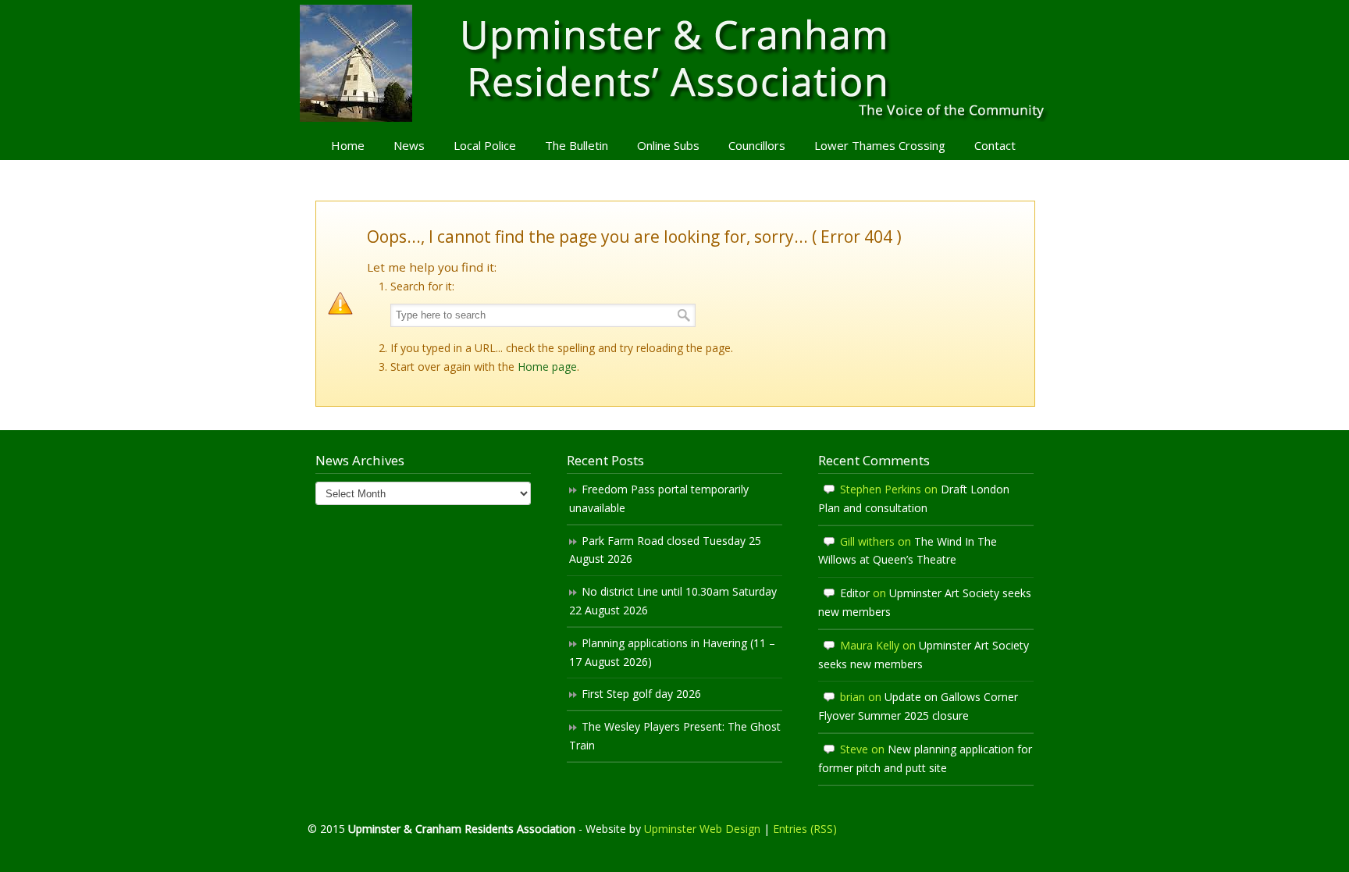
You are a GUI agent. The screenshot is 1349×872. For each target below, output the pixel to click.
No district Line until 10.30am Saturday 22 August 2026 (673, 601)
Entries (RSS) (805, 828)
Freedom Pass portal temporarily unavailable (659, 498)
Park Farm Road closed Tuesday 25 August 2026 (665, 550)
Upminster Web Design (702, 828)
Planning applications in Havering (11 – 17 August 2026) (672, 652)
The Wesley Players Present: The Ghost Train (675, 736)
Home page (547, 366)
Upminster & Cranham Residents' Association (674, 63)
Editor (855, 592)
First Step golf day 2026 (641, 693)
